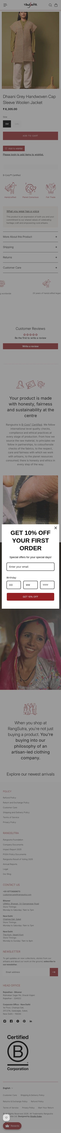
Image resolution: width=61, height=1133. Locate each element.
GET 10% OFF (30, 596)
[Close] (55, 527)
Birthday (11, 577)
